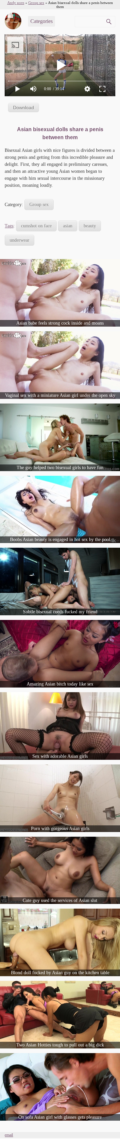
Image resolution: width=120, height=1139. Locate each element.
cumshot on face (36, 225)
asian (67, 225)
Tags (9, 225)
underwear (19, 240)
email (9, 1135)
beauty (90, 225)
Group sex (39, 204)
